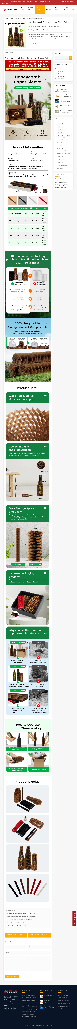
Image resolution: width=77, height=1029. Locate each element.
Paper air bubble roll (61, 139)
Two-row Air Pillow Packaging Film (64, 135)
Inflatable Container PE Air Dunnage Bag (17, 925)
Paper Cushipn (60, 168)
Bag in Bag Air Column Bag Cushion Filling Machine (19, 919)
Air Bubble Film (60, 162)
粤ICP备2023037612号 (46, 1025)
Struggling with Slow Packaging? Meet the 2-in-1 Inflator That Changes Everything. (29, 1010)
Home (22, 9)
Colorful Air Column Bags (62, 145)
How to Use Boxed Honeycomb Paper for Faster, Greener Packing (29, 1001)
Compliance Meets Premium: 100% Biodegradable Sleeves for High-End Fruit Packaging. (29, 996)
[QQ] (5, 1008)
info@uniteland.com (63, 184)
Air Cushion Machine (60, 76)
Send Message (11, 976)
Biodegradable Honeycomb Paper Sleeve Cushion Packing (21, 913)
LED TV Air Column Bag (61, 142)
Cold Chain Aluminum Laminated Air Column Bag (64, 149)
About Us (30, 8)
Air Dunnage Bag (60, 132)
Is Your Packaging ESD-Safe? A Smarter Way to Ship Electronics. (29, 1005)
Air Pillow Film (59, 159)
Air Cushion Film (59, 71)
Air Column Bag (59, 68)
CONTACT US (33, 43)
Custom (48, 9)
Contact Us (66, 8)
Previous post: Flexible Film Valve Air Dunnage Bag (14, 935)
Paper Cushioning (18, 18)
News (56, 9)
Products (39, 9)
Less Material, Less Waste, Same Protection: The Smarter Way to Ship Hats (29, 1015)
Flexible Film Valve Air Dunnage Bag (16, 922)
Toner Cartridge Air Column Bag (63, 153)
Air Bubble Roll (60, 156)
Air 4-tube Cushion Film (62, 165)
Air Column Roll (60, 126)
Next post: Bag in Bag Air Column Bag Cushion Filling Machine (39, 935)
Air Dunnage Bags (59, 78)
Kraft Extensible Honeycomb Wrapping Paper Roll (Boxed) (21, 916)
